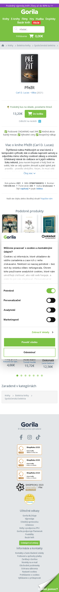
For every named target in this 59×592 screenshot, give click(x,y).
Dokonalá (48, 360)
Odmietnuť (30, 352)
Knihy (10, 45)
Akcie (36, 22)
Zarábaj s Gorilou (29, 559)
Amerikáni (29, 359)
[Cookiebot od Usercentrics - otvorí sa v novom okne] (42, 237)
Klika (33, 92)
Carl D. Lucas (22, 92)
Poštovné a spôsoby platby (29, 556)
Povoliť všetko (29, 342)
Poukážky (29, 534)
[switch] (50, 300)
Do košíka (38, 113)
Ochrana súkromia (29, 568)
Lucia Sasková (48, 363)
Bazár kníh (23, 22)
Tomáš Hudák (29, 362)
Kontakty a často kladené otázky (29, 553)
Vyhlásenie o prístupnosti (29, 578)
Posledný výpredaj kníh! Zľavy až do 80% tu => (29, 5)
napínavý (24, 188)
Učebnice (29, 525)
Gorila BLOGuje (30, 515)
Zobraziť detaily (40, 332)
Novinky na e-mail (29, 562)
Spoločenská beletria (44, 45)
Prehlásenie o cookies (29, 574)
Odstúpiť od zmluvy (29, 543)
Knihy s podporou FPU (29, 528)
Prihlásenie (21, 36)
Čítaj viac (28, 173)
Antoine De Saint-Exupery (14, 361)
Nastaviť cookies (29, 571)
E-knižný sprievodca (29, 522)
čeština (39, 188)
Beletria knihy (24, 45)
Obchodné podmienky (30, 565)
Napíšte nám (47, 198)
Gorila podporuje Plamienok (29, 531)
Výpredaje (29, 518)
